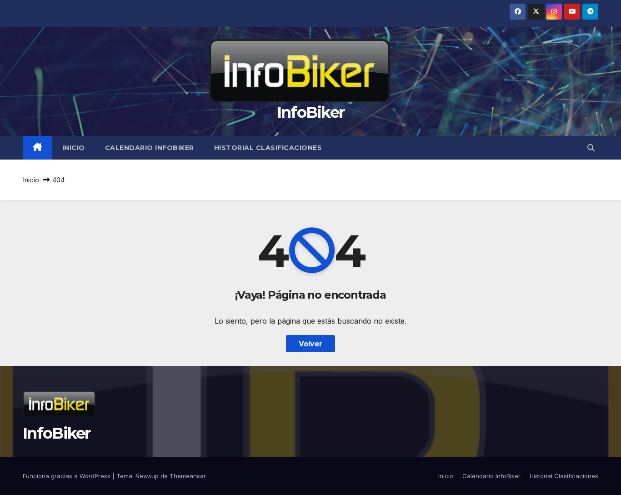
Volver (310, 343)
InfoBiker (311, 112)
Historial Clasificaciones (268, 148)
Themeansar (188, 476)
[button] (591, 147)
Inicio (73, 148)
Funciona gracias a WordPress (67, 476)
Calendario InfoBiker (149, 148)
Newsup (147, 476)
